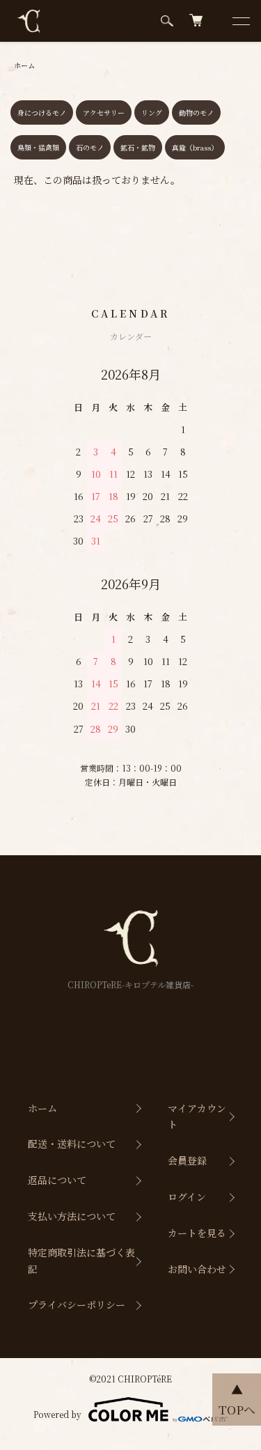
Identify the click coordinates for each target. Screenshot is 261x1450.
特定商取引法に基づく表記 (81, 1260)
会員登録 (187, 1160)
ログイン (187, 1196)
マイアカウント (197, 1116)
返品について (57, 1180)
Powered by (57, 1414)
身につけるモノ (41, 112)
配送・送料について (72, 1144)
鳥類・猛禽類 (38, 147)
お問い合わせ (197, 1269)
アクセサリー (104, 112)
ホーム (24, 65)
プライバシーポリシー (76, 1304)
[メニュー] (240, 21)
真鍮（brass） (195, 147)
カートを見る (197, 1233)
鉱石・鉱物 (137, 147)
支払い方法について (72, 1216)
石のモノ (90, 147)
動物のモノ (196, 112)
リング (151, 112)
